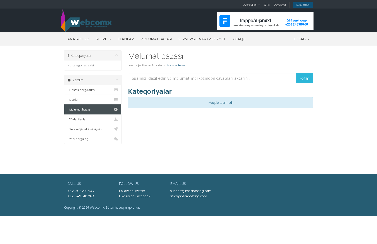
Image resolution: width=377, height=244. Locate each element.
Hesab (300, 39)
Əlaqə (239, 39)
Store (102, 39)
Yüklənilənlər (77, 119)
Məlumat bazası (156, 39)
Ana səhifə (78, 39)
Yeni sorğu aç (78, 139)
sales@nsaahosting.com (188, 196)
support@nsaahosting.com (190, 191)
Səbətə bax (302, 5)
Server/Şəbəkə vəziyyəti (202, 39)
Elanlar (126, 39)
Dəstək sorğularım (81, 90)
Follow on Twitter (132, 191)
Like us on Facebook (134, 196)
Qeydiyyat (280, 5)
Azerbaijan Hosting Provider (145, 65)
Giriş (267, 5)
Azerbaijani (250, 5)
